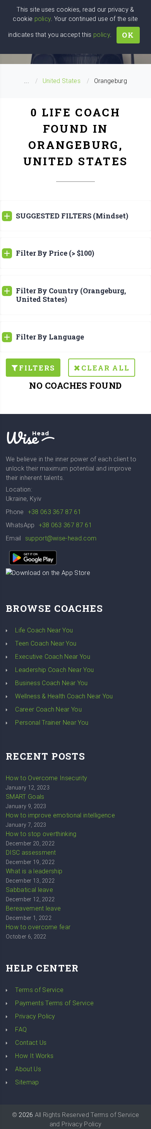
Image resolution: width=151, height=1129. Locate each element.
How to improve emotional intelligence (60, 815)
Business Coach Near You (51, 683)
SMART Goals (25, 796)
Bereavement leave (33, 908)
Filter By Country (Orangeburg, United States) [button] (71, 295)
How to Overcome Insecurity (46, 778)
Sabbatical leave (29, 890)
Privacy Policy (35, 1016)
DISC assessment (31, 852)
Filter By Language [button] (50, 336)
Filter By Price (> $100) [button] (55, 253)
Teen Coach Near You (45, 643)
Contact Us (30, 1042)
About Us (28, 1069)
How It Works (34, 1056)
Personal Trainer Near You (51, 722)
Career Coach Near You (48, 709)
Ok (128, 35)
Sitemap (27, 1082)
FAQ (21, 1029)
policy (42, 19)
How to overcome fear (38, 927)
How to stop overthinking (41, 834)
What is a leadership (34, 871)
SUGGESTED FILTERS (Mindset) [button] (72, 215)
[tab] (75, 216)
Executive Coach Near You (52, 656)
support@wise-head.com (61, 538)
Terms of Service (39, 990)
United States (62, 81)
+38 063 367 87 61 (54, 512)
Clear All (105, 367)
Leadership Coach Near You (54, 670)
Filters (37, 367)
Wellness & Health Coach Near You (64, 696)
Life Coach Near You (44, 630)
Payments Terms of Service (54, 1003)
